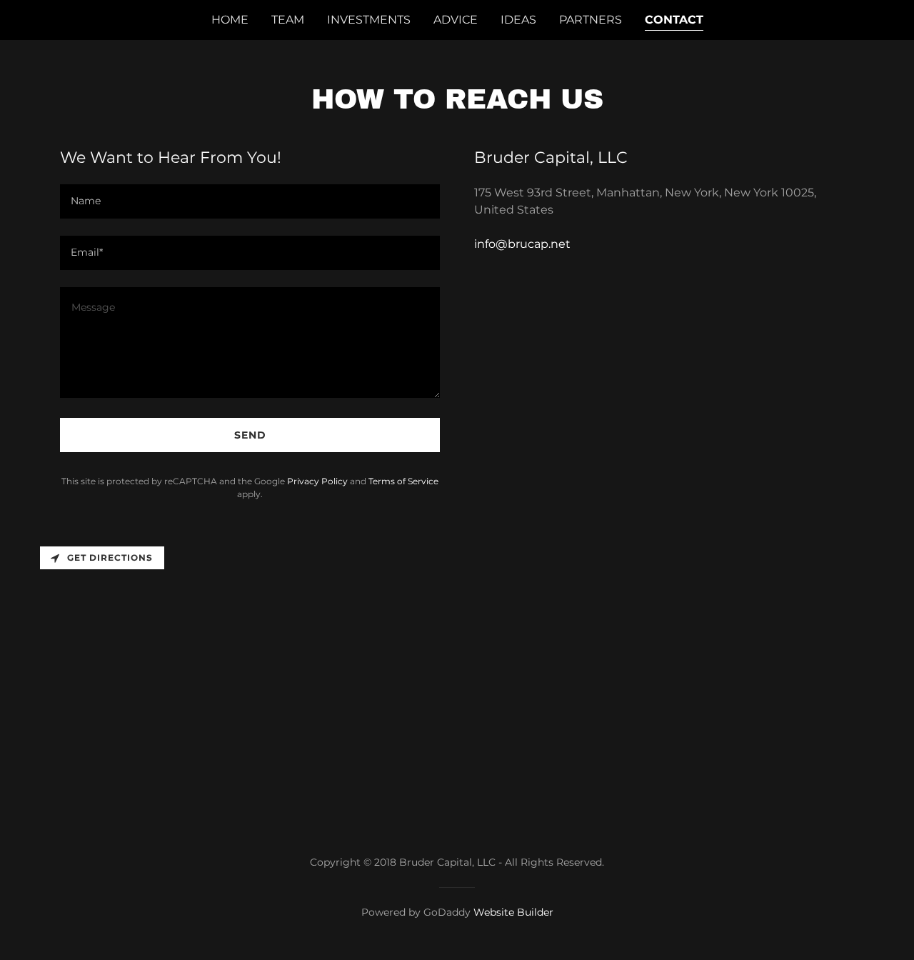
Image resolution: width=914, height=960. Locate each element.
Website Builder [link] (513, 912)
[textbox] (250, 201)
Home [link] (229, 19)
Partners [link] (590, 19)
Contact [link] (674, 19)
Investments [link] (369, 19)
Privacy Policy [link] (317, 481)
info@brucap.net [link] (522, 244)
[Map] (457, 678)
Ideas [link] (518, 19)
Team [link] (287, 19)
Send (250, 435)
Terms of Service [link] (403, 481)
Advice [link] (455, 19)
